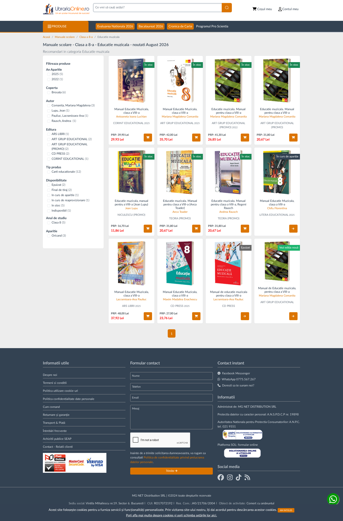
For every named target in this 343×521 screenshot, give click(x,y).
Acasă (47, 37)
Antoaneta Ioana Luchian (131, 116)
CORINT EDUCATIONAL (70, 158)
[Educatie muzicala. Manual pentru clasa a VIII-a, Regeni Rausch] (228, 172)
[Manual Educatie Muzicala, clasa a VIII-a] (131, 80)
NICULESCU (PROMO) (131, 215)
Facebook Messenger (236, 373)
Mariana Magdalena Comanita (180, 116)
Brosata (59, 92)
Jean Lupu (131, 208)
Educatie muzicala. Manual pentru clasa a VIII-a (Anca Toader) (180, 204)
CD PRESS (60, 153)
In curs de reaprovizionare (70, 200)
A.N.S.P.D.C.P (276, 414)
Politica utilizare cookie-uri (60, 390)
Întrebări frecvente (55, 431)
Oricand (59, 235)
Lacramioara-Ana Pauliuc (131, 299)
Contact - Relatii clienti (58, 446)
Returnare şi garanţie (56, 414)
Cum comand (51, 406)
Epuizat (58, 184)
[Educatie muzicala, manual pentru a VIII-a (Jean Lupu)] (131, 172)
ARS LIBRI (60, 134)
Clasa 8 (58, 222)
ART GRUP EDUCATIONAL (72, 139)
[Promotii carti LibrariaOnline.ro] (230, 477)
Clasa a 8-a (86, 37)
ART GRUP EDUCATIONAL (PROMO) (70, 146)
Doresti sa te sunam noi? (238, 385)
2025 (57, 74)
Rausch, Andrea (64, 120)
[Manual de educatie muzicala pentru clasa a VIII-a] (228, 263)
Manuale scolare (65, 37)
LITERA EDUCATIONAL (273, 215)
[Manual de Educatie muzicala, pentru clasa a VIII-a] (277, 261)
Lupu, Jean (60, 110)
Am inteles (286, 510)
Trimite (170, 471)
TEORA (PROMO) (180, 218)
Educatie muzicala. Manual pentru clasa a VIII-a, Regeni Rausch (228, 204)
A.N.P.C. (294, 422)
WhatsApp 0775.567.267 (239, 379)
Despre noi (50, 375)
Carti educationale (66, 171)
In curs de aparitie (65, 195)
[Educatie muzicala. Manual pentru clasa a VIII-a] (228, 80)
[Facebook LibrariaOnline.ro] (221, 477)
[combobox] (157, 7)
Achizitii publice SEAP (57, 438)
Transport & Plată (54, 422)
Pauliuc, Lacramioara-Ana (70, 115)
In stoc (58, 205)
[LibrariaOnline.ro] (66, 9)
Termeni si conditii (55, 382)
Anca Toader (180, 212)
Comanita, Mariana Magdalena (73, 105)
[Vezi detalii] (293, 229)
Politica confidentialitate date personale (68, 399)
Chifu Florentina (277, 208)
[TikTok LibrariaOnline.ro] (238, 477)
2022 (57, 79)
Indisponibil (61, 210)
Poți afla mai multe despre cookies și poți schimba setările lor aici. (171, 515)
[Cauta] (227, 7)
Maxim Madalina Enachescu (180, 299)
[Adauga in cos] (148, 138)
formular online (248, 444)
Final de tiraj (62, 190)
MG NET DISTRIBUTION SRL (257, 406)
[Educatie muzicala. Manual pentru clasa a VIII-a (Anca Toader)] (180, 172)
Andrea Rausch (228, 212)
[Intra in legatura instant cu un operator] (333, 499)
